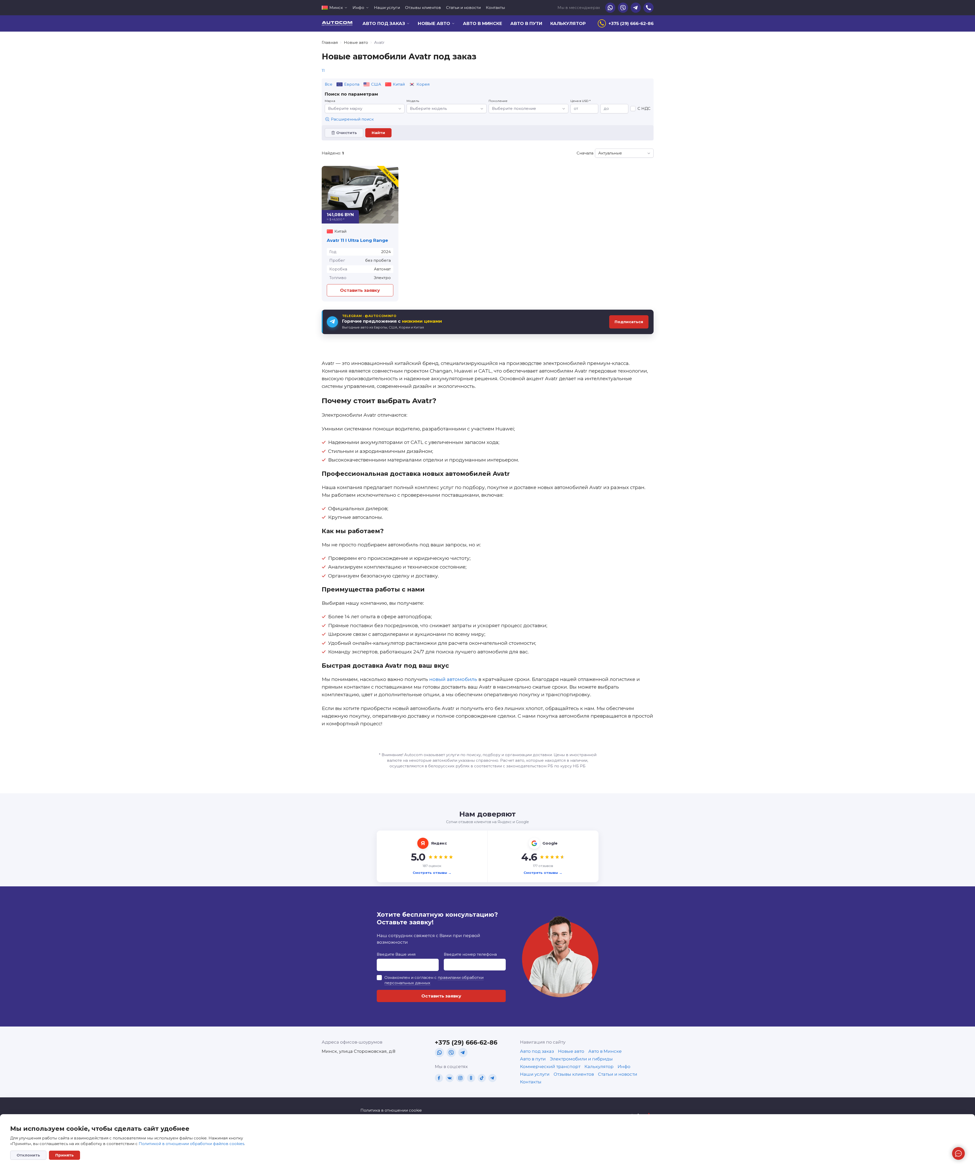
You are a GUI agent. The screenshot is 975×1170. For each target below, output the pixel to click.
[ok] (471, 1078)
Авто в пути (526, 23)
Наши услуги (387, 7)
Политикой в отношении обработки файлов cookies (191, 1143)
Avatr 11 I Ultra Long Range (357, 240)
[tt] (482, 1078)
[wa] (439, 1052)
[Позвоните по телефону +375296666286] (648, 8)
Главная (330, 42)
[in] (460, 1078)
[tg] (462, 1052)
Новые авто (356, 42)
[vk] (450, 1078)
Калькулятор (568, 23)
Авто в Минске (482, 23)
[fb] (439, 1078)
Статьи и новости (463, 7)
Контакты (495, 7)
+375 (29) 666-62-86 (466, 1042)
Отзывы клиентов (423, 7)
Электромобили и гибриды (581, 1058)
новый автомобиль (453, 679)
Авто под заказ (537, 1051)
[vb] (451, 1052)
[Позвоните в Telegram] (636, 8)
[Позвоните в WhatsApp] (610, 8)
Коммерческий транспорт (550, 1066)
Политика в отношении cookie (391, 1110)
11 (323, 70)
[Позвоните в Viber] (623, 8)
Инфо (624, 1066)
